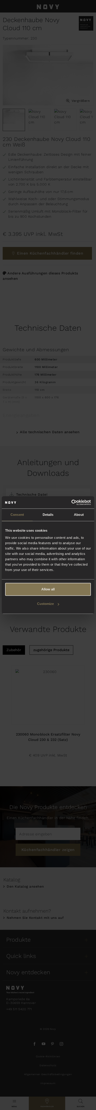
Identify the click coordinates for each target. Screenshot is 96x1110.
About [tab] (79, 514)
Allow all (48, 589)
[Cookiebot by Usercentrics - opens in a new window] (71, 502)
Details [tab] (48, 514)
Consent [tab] (17, 514)
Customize (45, 604)
